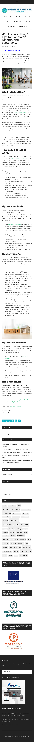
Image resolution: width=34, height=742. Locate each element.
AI (9, 505)
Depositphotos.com (15, 406)
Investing (12, 532)
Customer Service (16, 513)
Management (21, 535)
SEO (11, 547)
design (8, 516)
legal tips (12, 535)
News (29, 539)
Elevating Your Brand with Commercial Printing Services (17, 452)
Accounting (5, 505)
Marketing (7, 539)
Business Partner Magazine (17, 10)
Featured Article (11, 524)
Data (4, 516)
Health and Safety (15, 529)
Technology (26, 551)
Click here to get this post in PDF (11, 50)
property (10, 412)
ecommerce (25, 516)
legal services (5, 535)
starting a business (7, 551)
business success (11, 509)
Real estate (20, 543)
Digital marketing (16, 516)
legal (25, 532)
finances (5, 529)
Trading (4, 555)
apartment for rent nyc (21, 112)
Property (10, 410)
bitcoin (13, 505)
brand (19, 505)
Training (10, 555)
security (5, 547)
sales (26, 543)
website (16, 555)
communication (26, 510)
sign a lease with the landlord (19, 158)
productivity (6, 543)
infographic (25, 529)
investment (19, 532)
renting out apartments (14, 224)
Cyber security (25, 513)
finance (24, 525)
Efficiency (5, 520)
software (26, 547)
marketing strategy (19, 539)
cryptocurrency (7, 513)
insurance (5, 532)
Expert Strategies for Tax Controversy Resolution (15, 449)
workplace (23, 555)
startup (16, 551)
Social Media (17, 547)
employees (14, 520)
